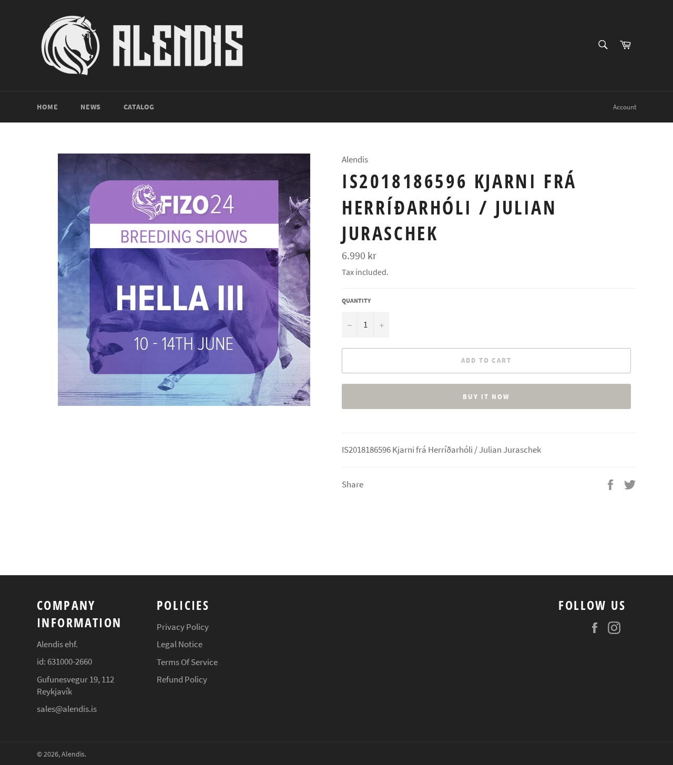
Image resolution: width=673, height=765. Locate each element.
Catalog (139, 106)
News (90, 106)
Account (624, 107)
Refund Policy (182, 679)
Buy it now (486, 396)
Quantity (356, 300)
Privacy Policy (183, 627)
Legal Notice (179, 644)
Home (47, 106)
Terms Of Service (187, 662)
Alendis (73, 754)
